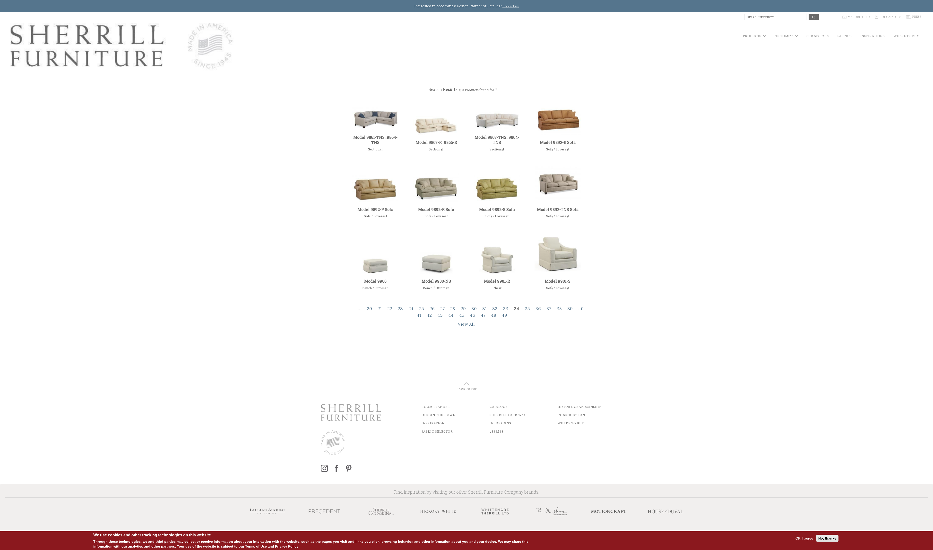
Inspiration (433, 423)
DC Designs (500, 423)
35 (527, 308)
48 (493, 315)
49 (504, 315)
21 (380, 308)
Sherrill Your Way (508, 415)
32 (494, 308)
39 (570, 308)
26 (432, 308)
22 (389, 308)
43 (440, 315)
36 (538, 308)
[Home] (122, 45)
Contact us (510, 6)
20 (369, 308)
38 (559, 308)
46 (472, 315)
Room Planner (436, 407)
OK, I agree (804, 538)
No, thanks (827, 538)
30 (474, 308)
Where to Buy (571, 423)
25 (421, 308)
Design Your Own (439, 415)
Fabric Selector (437, 432)
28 (452, 308)
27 (442, 308)
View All (466, 324)
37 (548, 308)
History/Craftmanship (579, 407)
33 (505, 308)
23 (400, 308)
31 (484, 308)
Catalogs (499, 407)
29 (463, 308)
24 (411, 308)
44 (451, 315)
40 (581, 308)
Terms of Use (256, 546)
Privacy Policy (286, 546)
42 (429, 315)
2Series (497, 432)
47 (483, 315)
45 (461, 315)
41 (419, 315)
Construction (571, 415)
